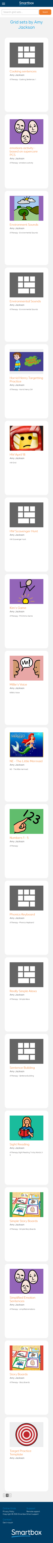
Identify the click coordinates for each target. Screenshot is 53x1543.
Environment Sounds (24, 224)
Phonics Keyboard (22, 914)
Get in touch (8, 1523)
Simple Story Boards (24, 1221)
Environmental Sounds (25, 301)
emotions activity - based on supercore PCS (24, 152)
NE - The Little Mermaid (26, 761)
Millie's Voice (18, 684)
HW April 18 (17, 454)
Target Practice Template (20, 1452)
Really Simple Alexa (23, 991)
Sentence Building (22, 1067)
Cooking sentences (23, 71)
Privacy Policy (8, 1512)
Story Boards (19, 1374)
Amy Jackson (17, 75)
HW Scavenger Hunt (24, 531)
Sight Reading (19, 1144)
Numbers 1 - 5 (19, 837)
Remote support (33, 1512)
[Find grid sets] (20, 12)
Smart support (32, 1514)
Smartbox (22, 1514)
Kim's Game (18, 608)
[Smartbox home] (26, 3)
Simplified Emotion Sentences (22, 1299)
